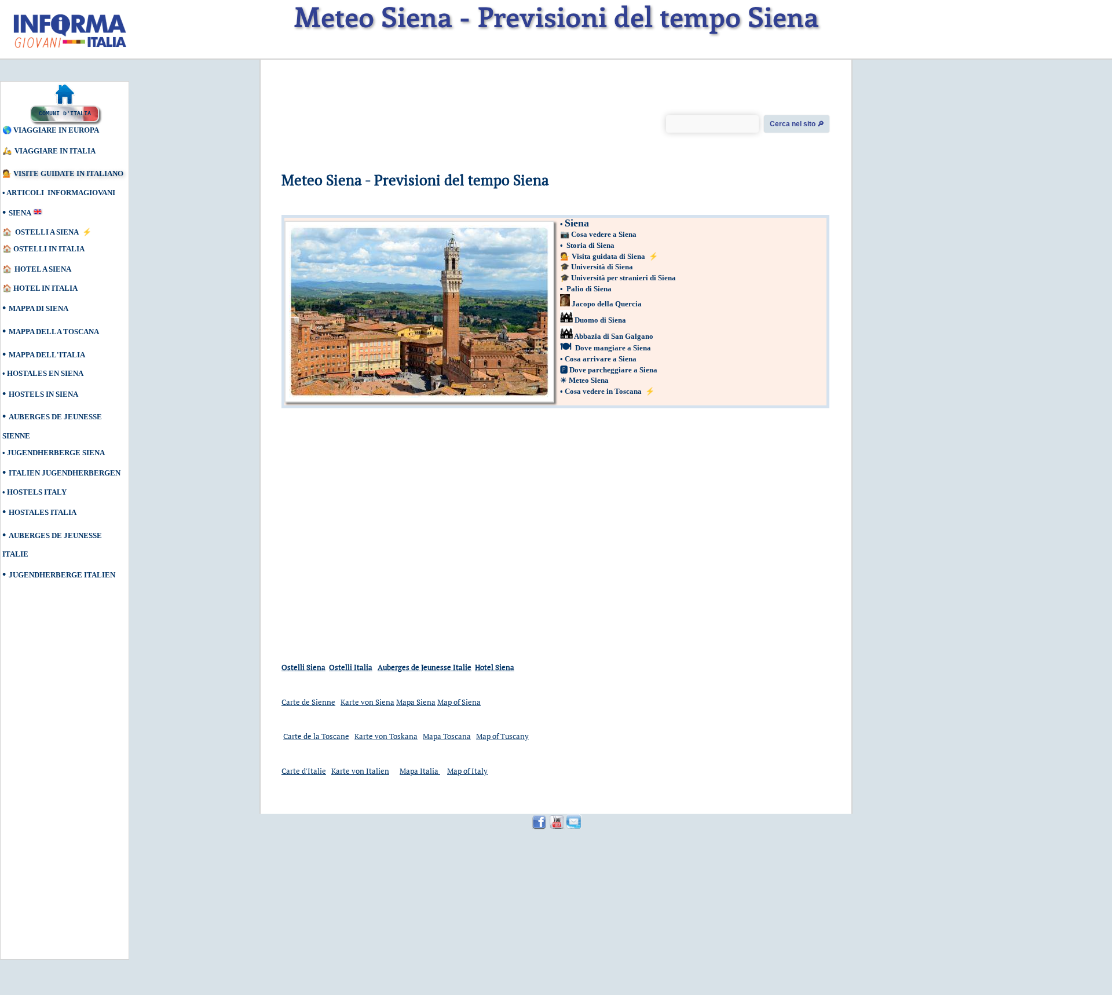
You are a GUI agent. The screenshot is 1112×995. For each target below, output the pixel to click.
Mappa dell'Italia (47, 354)
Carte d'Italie (303, 771)
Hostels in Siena (43, 394)
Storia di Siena (590, 245)
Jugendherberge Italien (62, 574)
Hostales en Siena (45, 373)
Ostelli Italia (350, 667)
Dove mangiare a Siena (613, 347)
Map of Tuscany (502, 736)
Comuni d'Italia (65, 114)
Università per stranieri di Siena (623, 277)
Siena (20, 212)
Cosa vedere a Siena (604, 234)
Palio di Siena (589, 288)
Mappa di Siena (38, 308)
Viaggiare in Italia (55, 151)
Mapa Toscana (447, 736)
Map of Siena (459, 702)
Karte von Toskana (386, 736)
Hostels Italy (37, 492)
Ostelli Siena (303, 667)
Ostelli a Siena (47, 232)
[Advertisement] (55, 776)
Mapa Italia (420, 771)
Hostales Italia (42, 512)
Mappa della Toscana (54, 331)
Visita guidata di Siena (609, 256)
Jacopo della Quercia (607, 303)
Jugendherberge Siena (56, 452)
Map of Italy (467, 771)
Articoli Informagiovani (61, 192)
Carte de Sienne (308, 702)
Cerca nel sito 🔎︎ (797, 124)
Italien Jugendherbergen (64, 473)
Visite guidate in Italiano (68, 173)
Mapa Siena (416, 702)
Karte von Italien (360, 771)
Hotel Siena (494, 667)
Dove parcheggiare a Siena (613, 369)
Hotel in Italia (46, 288)
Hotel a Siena (42, 269)
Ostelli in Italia (49, 248)
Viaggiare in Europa (56, 130)
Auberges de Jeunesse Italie (424, 667)
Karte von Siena (367, 702)
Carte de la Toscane (316, 736)
